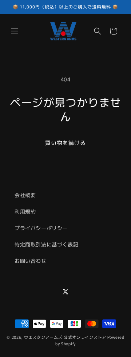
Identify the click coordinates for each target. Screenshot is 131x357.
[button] (15, 31)
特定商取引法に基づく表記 (46, 244)
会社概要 (25, 195)
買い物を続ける (65, 142)
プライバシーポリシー (41, 227)
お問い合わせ (31, 260)
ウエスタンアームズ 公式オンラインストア (65, 337)
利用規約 (25, 211)
